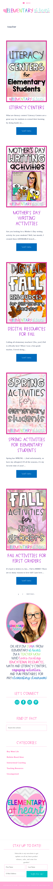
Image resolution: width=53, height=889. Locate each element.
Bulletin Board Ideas (15, 757)
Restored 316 (44, 885)
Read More (26, 131)
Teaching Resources (15, 768)
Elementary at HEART (26, 10)
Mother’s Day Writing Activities (26, 218)
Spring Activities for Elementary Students (26, 445)
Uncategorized (13, 774)
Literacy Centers (26, 107)
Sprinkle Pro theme (27, 885)
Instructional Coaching (16, 763)
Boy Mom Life (13, 751)
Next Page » (30, 594)
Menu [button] (28, 3)
